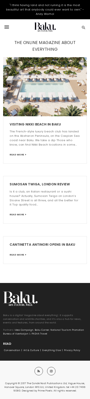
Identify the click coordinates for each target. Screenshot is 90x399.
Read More (17, 154)
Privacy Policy (72, 350)
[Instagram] (51, 371)
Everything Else (51, 350)
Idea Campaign (24, 330)
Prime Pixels (45, 390)
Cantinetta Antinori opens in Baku (42, 244)
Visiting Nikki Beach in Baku (35, 124)
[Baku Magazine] (45, 27)
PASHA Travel (39, 333)
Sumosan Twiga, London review (40, 184)
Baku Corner (42, 330)
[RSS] (39, 371)
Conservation (12, 350)
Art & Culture (31, 350)
